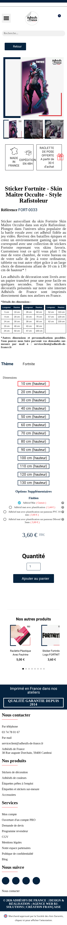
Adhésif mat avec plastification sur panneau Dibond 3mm (34, 521)
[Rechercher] (62, 33)
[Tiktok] (36, 880)
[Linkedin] (26, 880)
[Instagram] (16, 880)
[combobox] (28, 33)
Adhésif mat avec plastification (34, 507)
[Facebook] (5, 880)
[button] (6, 18)
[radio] (33, 383)
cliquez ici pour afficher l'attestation (33, 920)
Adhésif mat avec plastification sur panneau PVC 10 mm (34, 513)
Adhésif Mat (34, 502)
